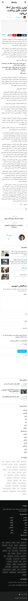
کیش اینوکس (5, 491)
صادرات (24, 480)
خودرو (25, 425)
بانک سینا (10, 464)
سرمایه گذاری (23, 478)
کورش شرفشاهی (12, 491)
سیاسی (25, 437)
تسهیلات (13, 472)
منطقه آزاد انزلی (15, 486)
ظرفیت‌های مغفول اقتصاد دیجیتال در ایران (18, 585)
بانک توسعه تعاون (23, 464)
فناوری (25, 443)
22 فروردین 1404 (16, 393)
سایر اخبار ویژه (24, 431)
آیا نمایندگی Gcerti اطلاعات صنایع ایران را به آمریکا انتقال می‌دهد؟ (10, 390)
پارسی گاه (18, 17)
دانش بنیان (17, 475)
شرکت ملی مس (16, 478)
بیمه (26, 422)
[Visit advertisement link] (14, 209)
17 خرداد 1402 (9, 17)
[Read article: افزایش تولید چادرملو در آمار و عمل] (24, 385)
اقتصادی (25, 413)
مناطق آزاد (14, 483)
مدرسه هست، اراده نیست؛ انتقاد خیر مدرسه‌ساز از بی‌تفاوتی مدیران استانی (13, 64)
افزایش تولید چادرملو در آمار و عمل (11, 384)
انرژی (25, 416)
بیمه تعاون (5, 469)
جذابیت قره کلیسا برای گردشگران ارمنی (10, 397)
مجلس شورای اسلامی (22, 483)
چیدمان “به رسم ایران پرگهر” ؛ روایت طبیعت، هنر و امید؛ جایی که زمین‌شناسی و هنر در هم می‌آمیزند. (13, 69)
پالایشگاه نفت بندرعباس (22, 491)
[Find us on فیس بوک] (26, 595)
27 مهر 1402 (17, 386)
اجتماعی (25, 410)
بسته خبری (9, 467)
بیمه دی (24, 472)
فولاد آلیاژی (15, 480)
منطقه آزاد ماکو (8, 486)
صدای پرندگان (23, 275)
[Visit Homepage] (14, 2)
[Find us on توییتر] (24, 595)
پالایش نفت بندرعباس (6, 488)
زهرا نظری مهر (10, 475)
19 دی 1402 (17, 398)
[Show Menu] (25, 2)
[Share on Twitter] (19, 35)
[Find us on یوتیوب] (19, 595)
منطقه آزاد (8, 483)
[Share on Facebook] (24, 35)
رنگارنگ (25, 428)
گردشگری (25, 446)
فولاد (20, 480)
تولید (9, 472)
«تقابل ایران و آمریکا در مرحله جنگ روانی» (17, 582)
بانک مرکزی (15, 467)
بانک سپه (16, 464)
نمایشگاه (14, 488)
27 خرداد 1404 (17, 270)
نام (25, 314)
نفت (18, 488)
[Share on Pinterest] (14, 35)
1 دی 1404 (18, 256)
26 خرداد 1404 (17, 276)
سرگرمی (25, 434)
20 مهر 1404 (18, 265)
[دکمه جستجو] (3, 2)
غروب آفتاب (22, 73)
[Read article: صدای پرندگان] (5, 276)
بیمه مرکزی (19, 472)
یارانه (21, 204)
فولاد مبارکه (9, 480)
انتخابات (13, 461)
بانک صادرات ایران (22, 467)
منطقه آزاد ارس (23, 486)
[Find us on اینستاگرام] (22, 595)
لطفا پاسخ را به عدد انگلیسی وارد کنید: (18, 341)
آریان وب (17, 598)
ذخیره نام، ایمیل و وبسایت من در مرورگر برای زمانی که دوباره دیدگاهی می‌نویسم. (15, 336)
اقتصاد (18, 461)
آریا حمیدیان (23, 461)
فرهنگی (25, 440)
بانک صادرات (4, 464)
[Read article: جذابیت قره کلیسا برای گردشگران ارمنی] (24, 398)
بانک (26, 419)
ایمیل (25, 321)
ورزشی (25, 452)
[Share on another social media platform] (10, 35)
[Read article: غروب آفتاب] (5, 270)
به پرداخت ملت (15, 469)
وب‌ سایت (25, 328)
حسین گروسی (23, 475)
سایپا (5, 475)
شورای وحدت (8, 478)
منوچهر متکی (23, 488)
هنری (25, 449)
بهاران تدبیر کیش (23, 469)
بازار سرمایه (8, 461)
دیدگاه (25, 294)
